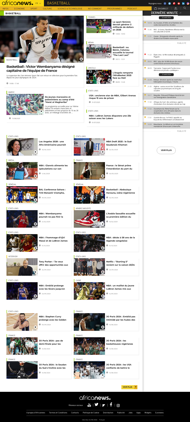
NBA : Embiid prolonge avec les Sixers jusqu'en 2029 (52, 287)
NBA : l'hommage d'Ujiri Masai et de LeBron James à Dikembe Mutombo (53, 239)
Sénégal (12, 185)
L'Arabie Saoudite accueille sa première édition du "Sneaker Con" (120, 215)
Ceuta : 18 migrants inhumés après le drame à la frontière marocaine (168, 37)
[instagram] (118, 405)
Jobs (130, 413)
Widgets (148, 413)
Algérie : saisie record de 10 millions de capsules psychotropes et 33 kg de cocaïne (169, 88)
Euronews (159, 413)
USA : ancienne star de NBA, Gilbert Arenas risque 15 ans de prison (112, 96)
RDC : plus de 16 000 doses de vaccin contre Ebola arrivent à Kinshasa (168, 62)
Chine (78, 281)
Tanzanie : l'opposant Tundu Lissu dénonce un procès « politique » (167, 69)
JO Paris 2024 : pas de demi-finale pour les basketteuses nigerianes (52, 342)
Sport (34, 9)
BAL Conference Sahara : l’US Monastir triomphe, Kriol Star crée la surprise (52, 191)
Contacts (75, 413)
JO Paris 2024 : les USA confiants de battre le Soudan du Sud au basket (120, 366)
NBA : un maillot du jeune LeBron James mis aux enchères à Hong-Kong (120, 287)
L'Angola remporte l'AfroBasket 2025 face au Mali (123, 75)
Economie (19, 9)
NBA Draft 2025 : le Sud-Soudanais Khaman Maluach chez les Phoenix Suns (120, 143)
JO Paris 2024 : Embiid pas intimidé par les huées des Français (120, 318)
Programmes (114, 9)
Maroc (11, 92)
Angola (92, 68)
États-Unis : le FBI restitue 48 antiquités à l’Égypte (169, 56)
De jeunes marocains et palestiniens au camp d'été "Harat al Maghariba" (59, 99)
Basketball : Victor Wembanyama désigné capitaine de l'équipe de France (40, 69)
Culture (47, 9)
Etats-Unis (93, 91)
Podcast (132, 9)
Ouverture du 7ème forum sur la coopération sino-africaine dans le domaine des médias (167, 111)
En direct (162, 9)
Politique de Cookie (91, 413)
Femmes (91, 17)
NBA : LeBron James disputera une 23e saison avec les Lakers (110, 117)
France (79, 160)
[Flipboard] (104, 405)
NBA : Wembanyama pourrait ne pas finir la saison (51, 215)
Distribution (108, 413)
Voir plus (166, 150)
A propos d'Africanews (35, 413)
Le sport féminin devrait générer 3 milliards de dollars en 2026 (123, 26)
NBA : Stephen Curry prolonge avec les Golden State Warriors (52, 318)
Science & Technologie (70, 9)
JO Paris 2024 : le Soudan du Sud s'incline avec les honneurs (52, 366)
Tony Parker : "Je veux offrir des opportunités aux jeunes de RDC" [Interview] (53, 263)
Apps (138, 413)
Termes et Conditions (58, 413)
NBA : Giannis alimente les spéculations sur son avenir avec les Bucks (53, 167)
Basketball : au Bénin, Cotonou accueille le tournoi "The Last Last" (123, 51)
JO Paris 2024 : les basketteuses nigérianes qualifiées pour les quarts (120, 342)
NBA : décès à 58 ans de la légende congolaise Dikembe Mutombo (120, 239)
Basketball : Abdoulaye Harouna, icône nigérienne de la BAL (120, 191)
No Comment (95, 9)
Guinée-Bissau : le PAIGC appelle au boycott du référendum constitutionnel (169, 118)
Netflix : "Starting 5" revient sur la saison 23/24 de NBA (120, 263)
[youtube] (89, 405)
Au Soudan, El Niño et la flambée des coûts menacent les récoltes (168, 24)
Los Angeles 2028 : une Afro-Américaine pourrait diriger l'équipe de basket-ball (53, 143)
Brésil (11, 160)
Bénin (91, 43)
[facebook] (111, 405)
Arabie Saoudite (83, 209)
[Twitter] (96, 405)
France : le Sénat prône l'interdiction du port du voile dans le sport (119, 167)
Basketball (11, 60)
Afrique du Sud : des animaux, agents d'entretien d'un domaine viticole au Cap (169, 103)
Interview (13, 257)
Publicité (121, 413)
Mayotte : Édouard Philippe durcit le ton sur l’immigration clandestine (169, 96)
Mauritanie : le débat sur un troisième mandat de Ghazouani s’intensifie (168, 125)
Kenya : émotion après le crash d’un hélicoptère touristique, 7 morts (168, 81)
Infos (6, 9)
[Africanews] (16, 2)
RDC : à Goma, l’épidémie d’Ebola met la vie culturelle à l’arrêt (169, 31)
